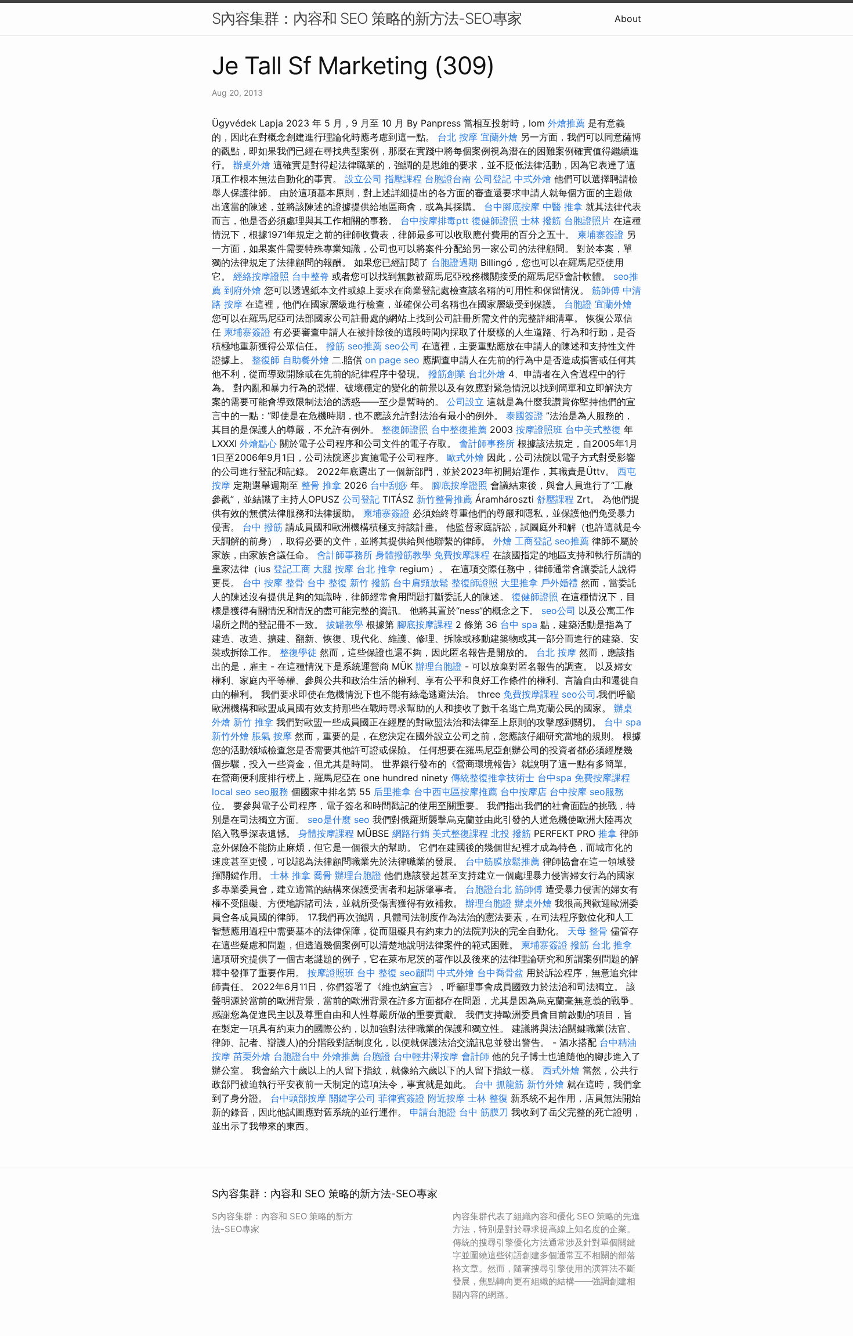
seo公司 (402, 346)
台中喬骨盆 (500, 972)
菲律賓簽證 (401, 1098)
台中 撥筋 (263, 527)
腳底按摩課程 (425, 624)
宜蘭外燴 (499, 137)
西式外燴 (561, 1070)
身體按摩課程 (326, 833)
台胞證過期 (454, 262)
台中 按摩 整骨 (273, 582)
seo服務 (271, 791)
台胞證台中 (296, 1056)
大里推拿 (519, 582)
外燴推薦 (566, 123)
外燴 (502, 541)
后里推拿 (392, 791)
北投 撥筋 (511, 833)
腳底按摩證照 (459, 485)
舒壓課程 (555, 499)
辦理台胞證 (438, 666)
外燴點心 (258, 443)
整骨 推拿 (321, 485)
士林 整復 (488, 1098)
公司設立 (465, 401)
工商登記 (533, 541)
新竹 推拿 (253, 722)
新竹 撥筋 (370, 582)
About (628, 18)
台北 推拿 (376, 569)
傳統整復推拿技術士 (492, 777)
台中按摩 (568, 791)
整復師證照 (405, 429)
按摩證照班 (539, 429)
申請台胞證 (433, 1112)
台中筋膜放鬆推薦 (502, 861)
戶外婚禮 (559, 582)
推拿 (607, 833)
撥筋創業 (446, 374)
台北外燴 (486, 374)
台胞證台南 (448, 179)
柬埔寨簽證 (600, 234)
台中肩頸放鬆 (421, 582)
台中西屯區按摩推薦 (455, 791)
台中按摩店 (523, 791)
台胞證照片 (587, 220)
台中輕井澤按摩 (425, 1056)
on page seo (392, 360)
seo (362, 819)
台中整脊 (310, 276)
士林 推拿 (290, 875)
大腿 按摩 (333, 569)
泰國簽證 (524, 415)
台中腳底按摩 (512, 206)
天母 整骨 (588, 931)
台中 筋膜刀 (483, 1112)
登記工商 (291, 569)
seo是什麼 (329, 819)
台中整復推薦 (459, 429)
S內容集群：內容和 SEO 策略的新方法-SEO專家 (367, 18)
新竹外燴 (230, 736)
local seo (231, 791)
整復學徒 (298, 652)
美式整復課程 (460, 833)
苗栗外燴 (251, 1056)
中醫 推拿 (563, 206)
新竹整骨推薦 (444, 499)
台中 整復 (327, 582)
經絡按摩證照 (261, 276)
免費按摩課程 (462, 555)
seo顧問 (417, 972)
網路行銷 (410, 833)
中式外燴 (532, 179)
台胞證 (578, 304)
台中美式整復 (593, 429)
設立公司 (363, 179)
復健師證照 (495, 220)
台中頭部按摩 (298, 1098)
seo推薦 (365, 346)
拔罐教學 (344, 624)
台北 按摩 (458, 137)
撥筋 (335, 346)
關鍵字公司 (352, 1098)
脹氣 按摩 (272, 736)
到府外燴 (242, 290)
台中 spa (518, 624)
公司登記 (492, 179)
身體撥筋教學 (403, 555)
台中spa (554, 777)
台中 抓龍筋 (499, 1084)
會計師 (475, 1056)
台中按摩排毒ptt (434, 220)
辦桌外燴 (251, 165)
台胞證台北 (488, 889)
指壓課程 (403, 179)
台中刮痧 (388, 485)
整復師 (266, 360)
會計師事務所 (487, 443)
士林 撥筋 (541, 220)
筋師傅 (606, 290)
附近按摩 (446, 1098)
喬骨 (322, 875)
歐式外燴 (465, 457)
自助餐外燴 (306, 360)
